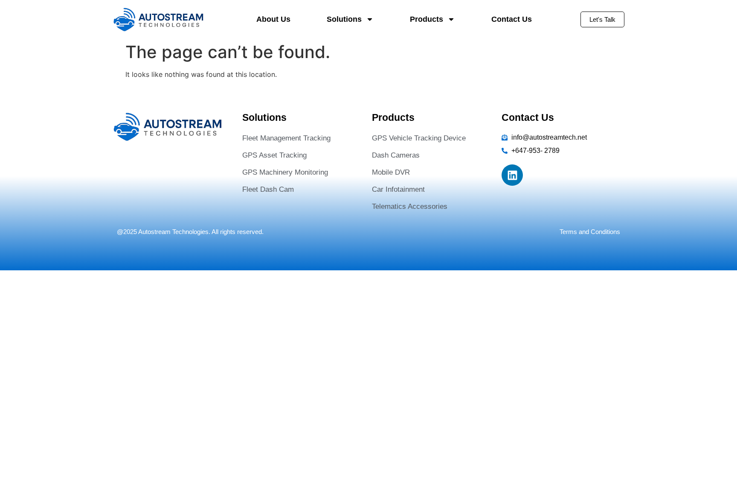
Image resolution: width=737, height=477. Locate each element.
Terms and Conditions (590, 231)
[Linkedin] (512, 175)
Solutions (344, 19)
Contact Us (511, 19)
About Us (273, 19)
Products (426, 19)
